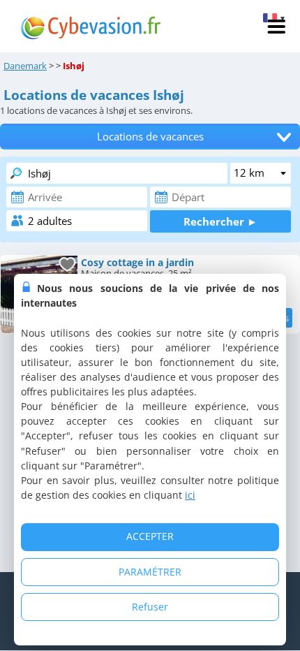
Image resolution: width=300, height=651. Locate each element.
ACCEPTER (150, 536)
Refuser (150, 606)
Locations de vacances (150, 136)
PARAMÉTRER (150, 571)
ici (190, 495)
